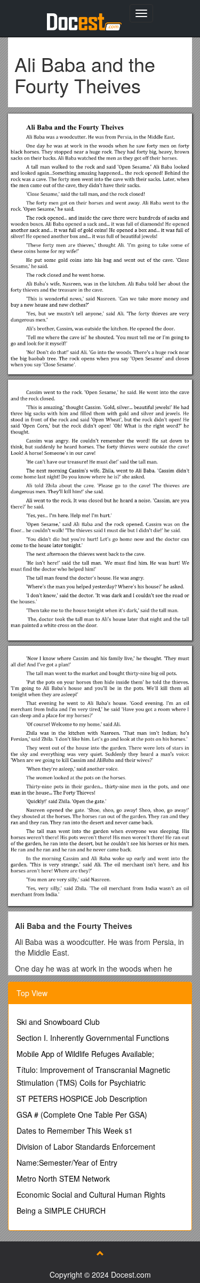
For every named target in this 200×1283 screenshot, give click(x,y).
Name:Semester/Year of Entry (67, 1162)
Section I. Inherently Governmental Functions (93, 1037)
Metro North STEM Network (63, 1178)
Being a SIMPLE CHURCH (61, 1210)
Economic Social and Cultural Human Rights (91, 1194)
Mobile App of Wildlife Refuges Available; (85, 1053)
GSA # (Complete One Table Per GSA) (82, 1114)
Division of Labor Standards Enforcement (86, 1146)
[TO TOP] (100, 1253)
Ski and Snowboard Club (58, 1021)
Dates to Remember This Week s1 (75, 1130)
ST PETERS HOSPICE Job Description (82, 1098)
